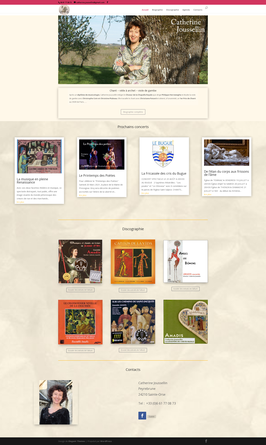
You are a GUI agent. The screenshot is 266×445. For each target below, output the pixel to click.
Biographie (157, 10)
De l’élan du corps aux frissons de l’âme (226, 173)
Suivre (151, 416)
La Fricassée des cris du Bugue (164, 173)
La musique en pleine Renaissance (32, 180)
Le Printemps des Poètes (97, 175)
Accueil (145, 10)
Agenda (186, 10)
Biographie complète (133, 111)
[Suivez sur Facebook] (142, 416)
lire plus (20, 202)
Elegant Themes (76, 441)
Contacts (197, 10)
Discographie (172, 10)
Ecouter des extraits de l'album (80, 290)
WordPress (106, 441)
